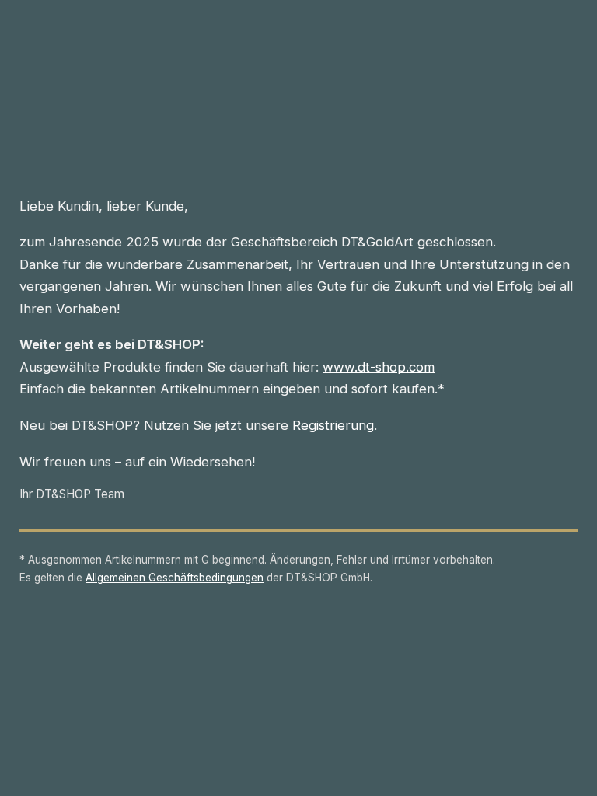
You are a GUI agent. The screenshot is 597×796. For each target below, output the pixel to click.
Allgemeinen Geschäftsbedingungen (175, 577)
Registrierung (333, 425)
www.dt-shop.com (379, 367)
